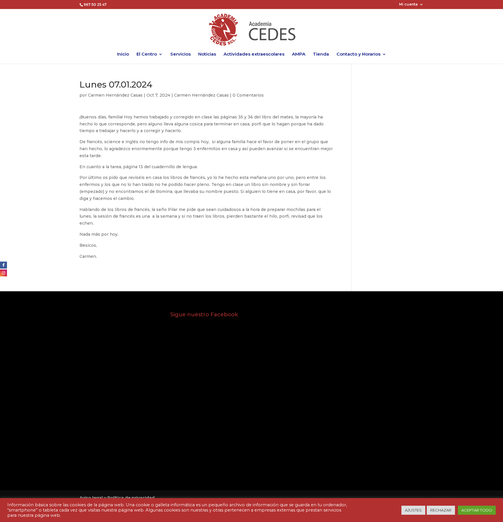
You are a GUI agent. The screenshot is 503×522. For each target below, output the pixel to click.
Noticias (207, 54)
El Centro (147, 54)
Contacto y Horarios (358, 54)
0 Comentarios (248, 95)
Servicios (180, 54)
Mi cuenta (408, 4)
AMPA (298, 54)
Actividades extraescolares (254, 54)
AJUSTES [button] (413, 510)
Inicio (123, 54)
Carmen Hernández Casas (115, 95)
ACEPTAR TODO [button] (476, 510)
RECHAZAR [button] (440, 510)
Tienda (321, 54)
